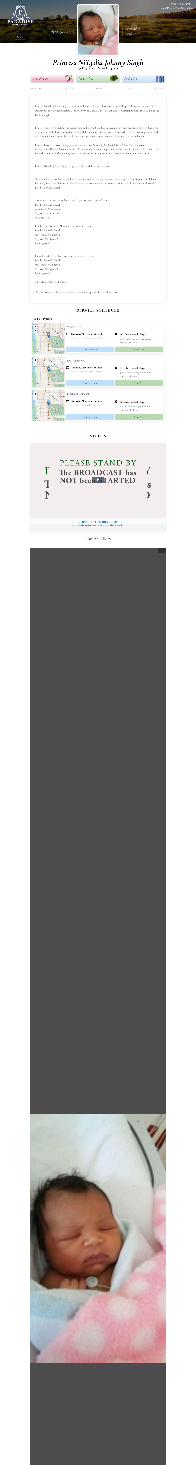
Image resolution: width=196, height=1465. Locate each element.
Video (98, 88)
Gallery (126, 88)
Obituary (37, 88)
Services (69, 88)
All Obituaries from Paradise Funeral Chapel (177, 6)
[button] (48, 335)
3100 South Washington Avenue (135, 338)
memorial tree (70, 292)
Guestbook (159, 88)
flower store (112, 292)
